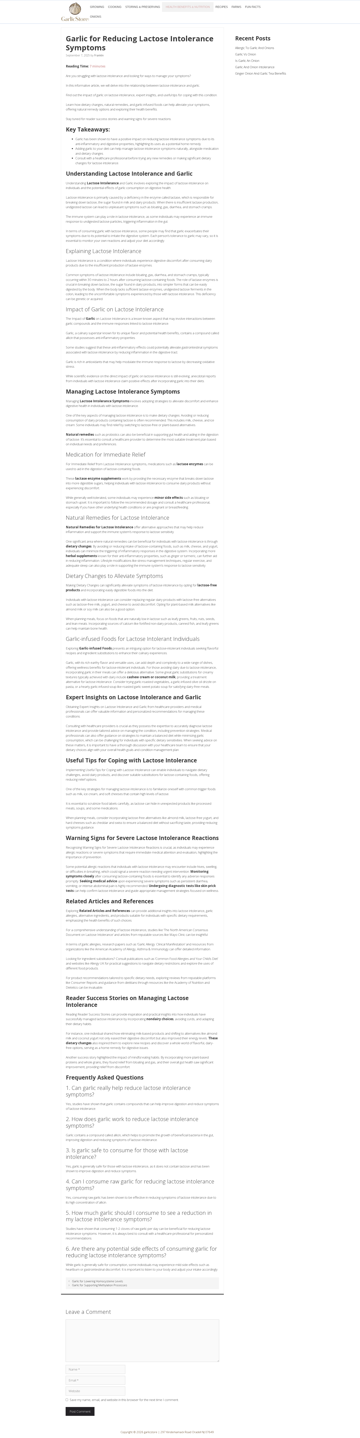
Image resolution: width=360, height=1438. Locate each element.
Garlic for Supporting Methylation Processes (99, 1285)
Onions (95, 16)
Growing (97, 6)
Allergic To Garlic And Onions (254, 48)
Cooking (115, 6)
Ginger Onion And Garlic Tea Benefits (260, 73)
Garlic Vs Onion (245, 54)
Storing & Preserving (142, 6)
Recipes (221, 6)
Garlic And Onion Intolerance (254, 67)
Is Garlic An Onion (247, 60)
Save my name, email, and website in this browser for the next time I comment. (124, 1400)
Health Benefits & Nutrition (188, 6)
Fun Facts (253, 6)
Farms (236, 6)
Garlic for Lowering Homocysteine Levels (97, 1281)
